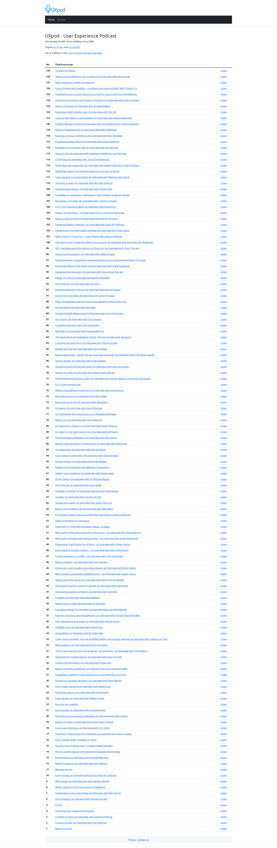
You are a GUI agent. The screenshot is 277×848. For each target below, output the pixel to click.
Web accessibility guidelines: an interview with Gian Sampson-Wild (91, 668)
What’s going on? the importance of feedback (80, 787)
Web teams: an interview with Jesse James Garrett (82, 781)
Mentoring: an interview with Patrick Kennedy (80, 603)
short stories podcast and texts (85, 53)
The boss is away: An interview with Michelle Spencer (84, 183)
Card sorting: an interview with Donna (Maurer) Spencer (86, 775)
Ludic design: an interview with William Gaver (79, 698)
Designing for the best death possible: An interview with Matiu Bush (92, 230)
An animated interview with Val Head (75, 307)
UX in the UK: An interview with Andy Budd (78, 485)
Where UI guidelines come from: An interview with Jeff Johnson (89, 390)
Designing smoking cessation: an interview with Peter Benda (88, 680)
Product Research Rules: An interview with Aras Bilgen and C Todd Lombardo (97, 124)
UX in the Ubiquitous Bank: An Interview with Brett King (85, 206)
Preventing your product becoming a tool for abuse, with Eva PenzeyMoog (96, 94)
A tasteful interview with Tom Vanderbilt (77, 325)
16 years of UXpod (65, 70)
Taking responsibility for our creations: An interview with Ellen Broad (92, 76)
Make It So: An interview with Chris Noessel (78, 420)
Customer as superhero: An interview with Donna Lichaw (86, 343)
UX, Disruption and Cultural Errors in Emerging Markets (85, 414)
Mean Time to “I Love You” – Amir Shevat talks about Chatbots (88, 236)
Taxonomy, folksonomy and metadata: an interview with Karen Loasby (93, 733)
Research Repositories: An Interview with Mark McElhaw (86, 129)
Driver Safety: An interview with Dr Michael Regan (82, 479)
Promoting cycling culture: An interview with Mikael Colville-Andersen (93, 514)
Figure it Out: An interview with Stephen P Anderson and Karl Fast (91, 153)
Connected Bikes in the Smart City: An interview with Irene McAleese (92, 266)
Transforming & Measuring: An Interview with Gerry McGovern (89, 313)
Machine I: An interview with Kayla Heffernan (79, 331)
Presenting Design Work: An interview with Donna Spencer (87, 141)
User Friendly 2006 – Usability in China (76, 739)
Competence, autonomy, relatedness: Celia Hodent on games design (92, 195)
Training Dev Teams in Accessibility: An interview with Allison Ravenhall (93, 118)
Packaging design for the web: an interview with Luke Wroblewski (91, 609)
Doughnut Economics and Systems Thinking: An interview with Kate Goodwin (97, 100)
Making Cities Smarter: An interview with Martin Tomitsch (86, 218)
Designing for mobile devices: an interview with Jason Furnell (88, 656)
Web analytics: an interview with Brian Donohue (81, 645)
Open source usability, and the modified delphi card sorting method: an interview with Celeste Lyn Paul (111, 639)
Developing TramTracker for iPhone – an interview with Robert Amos (92, 544)
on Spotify (74, 47)
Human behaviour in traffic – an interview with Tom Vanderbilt (89, 556)
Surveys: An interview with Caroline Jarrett (78, 497)
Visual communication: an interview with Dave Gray (83, 662)
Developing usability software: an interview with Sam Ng (86, 591)
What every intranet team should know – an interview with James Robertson (96, 538)
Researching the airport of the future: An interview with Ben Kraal (91, 443)
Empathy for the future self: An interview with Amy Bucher (87, 147)
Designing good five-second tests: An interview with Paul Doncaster (92, 366)
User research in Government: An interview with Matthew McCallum (92, 177)
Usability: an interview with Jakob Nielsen (77, 597)
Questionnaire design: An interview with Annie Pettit (83, 189)
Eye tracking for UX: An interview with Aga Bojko (81, 402)
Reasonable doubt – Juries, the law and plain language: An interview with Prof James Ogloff (104, 354)
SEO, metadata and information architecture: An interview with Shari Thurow (97, 248)
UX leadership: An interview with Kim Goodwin (80, 449)
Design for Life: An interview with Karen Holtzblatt (82, 277)
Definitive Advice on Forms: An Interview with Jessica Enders (87, 289)
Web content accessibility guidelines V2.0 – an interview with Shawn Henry (95, 574)
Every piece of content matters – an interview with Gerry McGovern (92, 550)
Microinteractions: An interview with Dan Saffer (81, 396)
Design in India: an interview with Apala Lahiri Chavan (84, 722)
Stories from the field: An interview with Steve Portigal (84, 295)
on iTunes (58, 47)
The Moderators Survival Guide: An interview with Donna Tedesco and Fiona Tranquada (102, 378)
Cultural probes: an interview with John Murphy (81, 822)
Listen (223, 70)
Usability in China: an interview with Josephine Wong (83, 816)
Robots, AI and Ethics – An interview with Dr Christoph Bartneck (90, 212)
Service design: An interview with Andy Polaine (80, 360)
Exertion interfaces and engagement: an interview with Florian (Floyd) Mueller (97, 615)
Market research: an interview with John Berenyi (81, 763)
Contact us (143, 839)
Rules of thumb (63, 828)
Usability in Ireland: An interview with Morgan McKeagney (86, 491)
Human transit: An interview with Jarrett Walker (81, 461)
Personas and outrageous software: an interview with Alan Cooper (91, 716)
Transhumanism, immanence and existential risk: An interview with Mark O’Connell (100, 260)
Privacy (132, 839)
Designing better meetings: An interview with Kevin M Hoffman (89, 224)
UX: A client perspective (68, 384)
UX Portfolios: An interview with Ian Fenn (77, 283)
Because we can (64, 769)
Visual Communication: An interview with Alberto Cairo (85, 254)
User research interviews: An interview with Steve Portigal (86, 455)
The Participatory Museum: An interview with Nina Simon (86, 437)
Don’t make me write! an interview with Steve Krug (82, 686)
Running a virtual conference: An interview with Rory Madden (88, 135)
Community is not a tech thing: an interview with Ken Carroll (88, 793)
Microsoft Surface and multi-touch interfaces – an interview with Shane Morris (98, 532)
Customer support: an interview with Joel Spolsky (82, 692)
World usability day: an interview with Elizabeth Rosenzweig (87, 751)
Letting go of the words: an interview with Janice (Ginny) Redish (89, 580)
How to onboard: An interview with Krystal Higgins (82, 106)
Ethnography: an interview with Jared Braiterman (82, 757)
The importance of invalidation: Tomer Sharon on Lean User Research (93, 337)
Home (51, 19)
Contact (61, 19)
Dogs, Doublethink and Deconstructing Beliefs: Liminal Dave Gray (91, 301)
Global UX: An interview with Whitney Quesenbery (82, 467)
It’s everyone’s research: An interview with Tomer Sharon (86, 426)
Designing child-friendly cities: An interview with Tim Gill (85, 112)
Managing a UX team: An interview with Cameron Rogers (86, 201)
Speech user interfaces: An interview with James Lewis (84, 473)
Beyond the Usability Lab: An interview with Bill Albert (84, 508)
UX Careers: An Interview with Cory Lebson (78, 319)
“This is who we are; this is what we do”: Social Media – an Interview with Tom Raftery (101, 651)
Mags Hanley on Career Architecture (75, 82)
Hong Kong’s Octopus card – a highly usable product (84, 745)
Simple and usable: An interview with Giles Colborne (83, 503)
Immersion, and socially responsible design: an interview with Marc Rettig (95, 568)
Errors (58, 805)
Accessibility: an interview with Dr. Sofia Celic (79, 633)
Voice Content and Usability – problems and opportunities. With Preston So (96, 88)
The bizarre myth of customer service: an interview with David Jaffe (91, 585)
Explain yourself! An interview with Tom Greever (81, 349)
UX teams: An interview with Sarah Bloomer (79, 408)
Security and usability (66, 704)
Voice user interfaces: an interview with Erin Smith (82, 728)
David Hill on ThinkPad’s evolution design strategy (82, 526)
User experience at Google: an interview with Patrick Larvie (87, 621)
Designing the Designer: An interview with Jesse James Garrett (89, 272)
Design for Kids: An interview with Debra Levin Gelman (85, 372)
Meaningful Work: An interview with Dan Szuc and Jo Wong (87, 171)
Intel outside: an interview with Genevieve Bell (80, 710)
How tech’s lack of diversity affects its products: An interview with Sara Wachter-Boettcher (104, 242)
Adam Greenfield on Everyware (72, 520)
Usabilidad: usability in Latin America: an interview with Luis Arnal (90, 674)
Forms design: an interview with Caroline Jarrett (81, 799)
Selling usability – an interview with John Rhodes (81, 562)
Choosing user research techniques (74, 810)
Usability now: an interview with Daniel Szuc (79, 627)
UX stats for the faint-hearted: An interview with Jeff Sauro (86, 431)
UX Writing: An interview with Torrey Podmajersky (82, 159)
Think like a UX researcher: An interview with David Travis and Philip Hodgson (97, 165)
